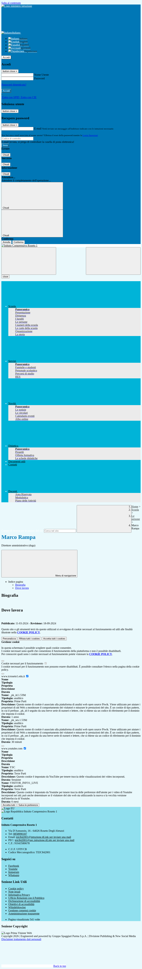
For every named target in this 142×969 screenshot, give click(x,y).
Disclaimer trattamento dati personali (21, 939)
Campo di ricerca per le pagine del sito (22, 530)
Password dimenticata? (13, 84)
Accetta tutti (54, 638)
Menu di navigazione (65, 575)
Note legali (14, 891)
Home (134, 506)
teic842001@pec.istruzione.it (44, 840)
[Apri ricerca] (113, 261)
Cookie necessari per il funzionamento (22, 663)
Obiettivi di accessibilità (21, 904)
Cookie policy (16, 888)
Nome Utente (41, 74)
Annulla (6, 242)
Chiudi (6, 155)
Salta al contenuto (11, 2)
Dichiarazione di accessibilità (24, 901)
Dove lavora (22, 587)
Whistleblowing (17, 907)
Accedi (6, 57)
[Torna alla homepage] (71, 245)
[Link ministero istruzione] (16, 6)
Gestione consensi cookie (22, 910)
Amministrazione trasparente (23, 913)
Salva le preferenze (28, 805)
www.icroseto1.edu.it (13, 676)
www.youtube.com (12, 748)
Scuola (135, 509)
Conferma (18, 242)
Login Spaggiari (90, 135)
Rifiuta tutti (29, 638)
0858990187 (20, 833)
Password (39, 78)
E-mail (37, 128)
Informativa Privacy (19, 894)
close (5, 276)
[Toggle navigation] (28, 261)
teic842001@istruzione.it (43, 837)
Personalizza (9, 638)
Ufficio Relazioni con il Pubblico (26, 897)
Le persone (135, 517)
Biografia (20, 584)
